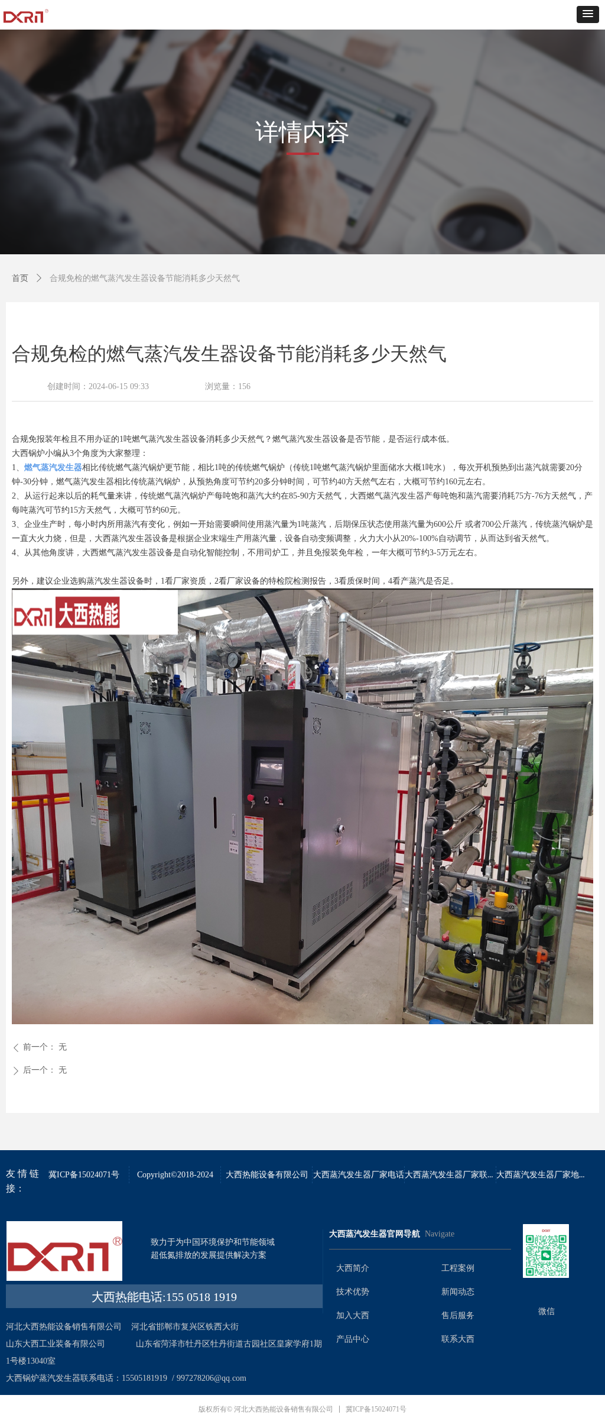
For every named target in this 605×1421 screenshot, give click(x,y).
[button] (588, 14)
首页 (20, 278)
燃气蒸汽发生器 (53, 467)
